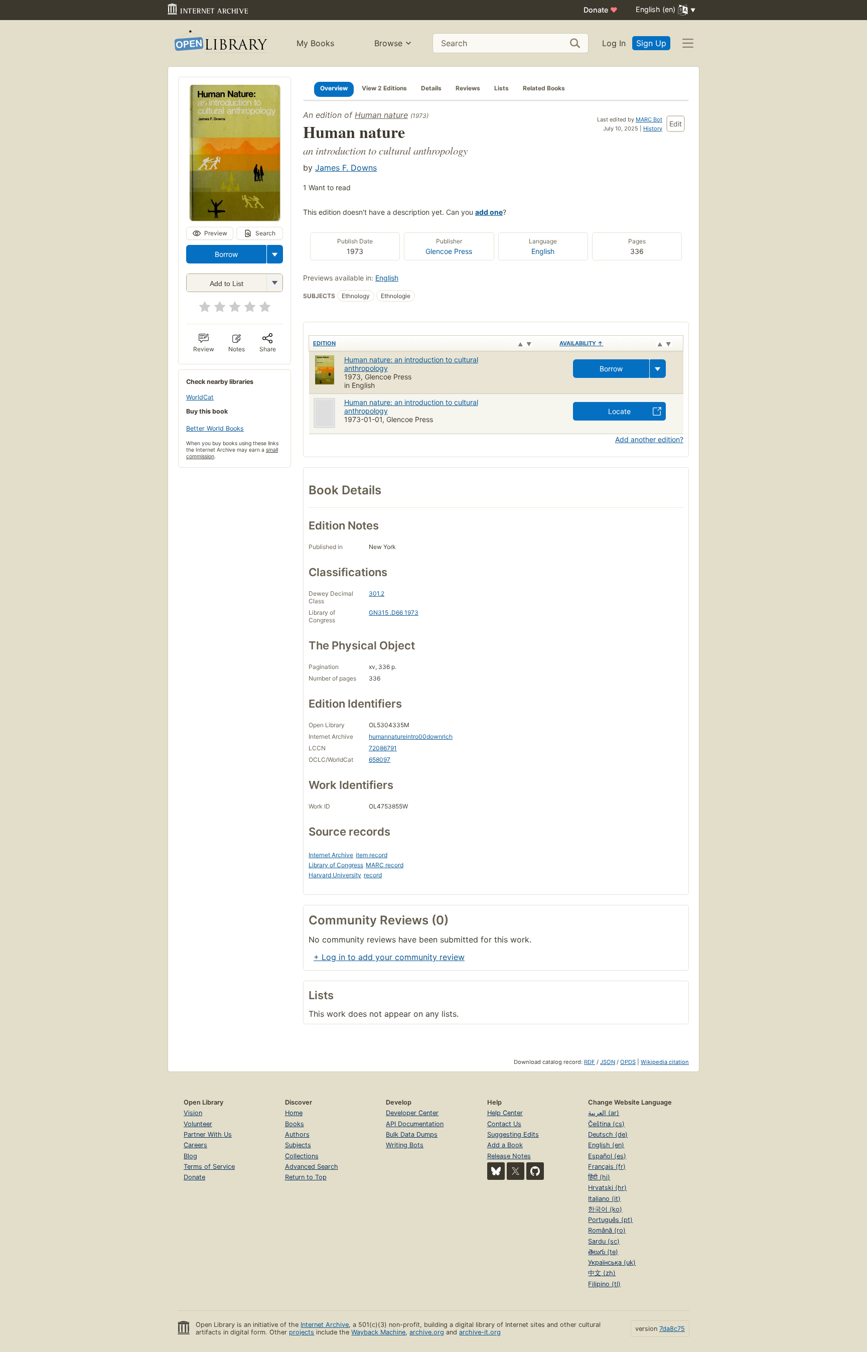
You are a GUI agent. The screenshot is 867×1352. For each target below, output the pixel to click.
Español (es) (607, 1156)
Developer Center (412, 1113)
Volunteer (198, 1124)
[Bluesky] (496, 1171)
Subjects (298, 1145)
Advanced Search (311, 1166)
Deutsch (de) (608, 1134)
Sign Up (651, 43)
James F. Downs (346, 168)
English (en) (606, 1145)
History (652, 128)
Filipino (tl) (604, 1284)
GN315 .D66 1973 (393, 612)
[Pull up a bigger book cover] (235, 218)
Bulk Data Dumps (412, 1134)
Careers (195, 1145)
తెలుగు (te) (603, 1252)
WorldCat (200, 397)
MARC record (384, 865)
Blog (190, 1156)
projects (301, 1332)
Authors (297, 1134)
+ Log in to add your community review (389, 957)
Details (431, 88)
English (542, 251)
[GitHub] (535, 1171)
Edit (675, 123)
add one (489, 212)
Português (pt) (610, 1220)
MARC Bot (649, 119)
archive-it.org (480, 1332)
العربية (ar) (603, 1113)
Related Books (544, 88)
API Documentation (415, 1124)
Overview (334, 88)
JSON (607, 1061)
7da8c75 (672, 1328)
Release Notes (509, 1156)
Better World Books (215, 428)
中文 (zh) (602, 1273)
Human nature (381, 115)
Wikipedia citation (665, 1061)
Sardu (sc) (604, 1241)
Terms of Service (209, 1166)
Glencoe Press (448, 251)
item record (371, 855)
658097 (379, 759)
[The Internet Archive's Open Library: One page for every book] (220, 43)
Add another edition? (649, 439)
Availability (581, 343)
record (373, 875)
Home (294, 1113)
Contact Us (504, 1124)
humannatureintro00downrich (411, 736)
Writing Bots (404, 1145)
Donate (601, 10)
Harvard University (335, 875)
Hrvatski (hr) (607, 1187)
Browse (388, 43)
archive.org (426, 1332)
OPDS (628, 1061)
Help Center (505, 1113)
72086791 (383, 748)
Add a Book (505, 1145)
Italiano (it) (604, 1198)
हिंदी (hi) (599, 1177)
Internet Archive (331, 855)
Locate (619, 411)
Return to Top (306, 1177)
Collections (302, 1156)
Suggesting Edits (513, 1134)
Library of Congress (336, 865)
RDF (589, 1061)
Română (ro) (607, 1230)
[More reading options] (275, 254)
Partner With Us (208, 1134)
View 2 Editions (384, 88)
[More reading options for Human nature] (274, 283)
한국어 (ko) (605, 1209)
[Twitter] (515, 1171)
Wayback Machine (378, 1332)
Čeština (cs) (606, 1124)
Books (294, 1124)
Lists (501, 88)
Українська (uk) (612, 1262)
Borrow (226, 254)
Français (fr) (607, 1166)
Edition (324, 343)
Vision (193, 1113)
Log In (614, 43)
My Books (315, 43)
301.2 (376, 593)
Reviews (468, 88)
